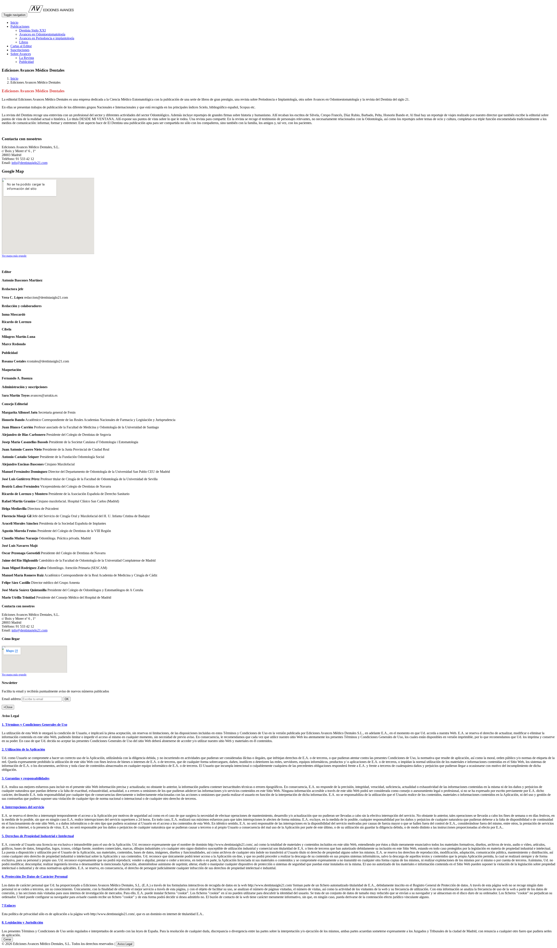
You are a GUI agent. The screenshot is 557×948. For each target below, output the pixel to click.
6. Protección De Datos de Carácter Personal (34, 876)
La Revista (26, 58)
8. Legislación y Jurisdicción (22, 922)
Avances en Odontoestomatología (42, 34)
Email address (11, 699)
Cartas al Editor (21, 46)
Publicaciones (19, 26)
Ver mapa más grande (14, 255)
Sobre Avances (20, 54)
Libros (23, 42)
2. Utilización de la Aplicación (23, 749)
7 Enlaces (9, 905)
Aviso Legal (124, 944)
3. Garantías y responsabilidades (25, 778)
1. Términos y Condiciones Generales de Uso (34, 724)
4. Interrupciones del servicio (23, 807)
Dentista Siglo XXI (32, 30)
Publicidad (26, 62)
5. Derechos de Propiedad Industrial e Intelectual (38, 836)
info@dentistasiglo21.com (29, 163)
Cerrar (7, 939)
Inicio (14, 22)
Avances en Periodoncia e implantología (46, 38)
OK (67, 699)
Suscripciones (19, 50)
